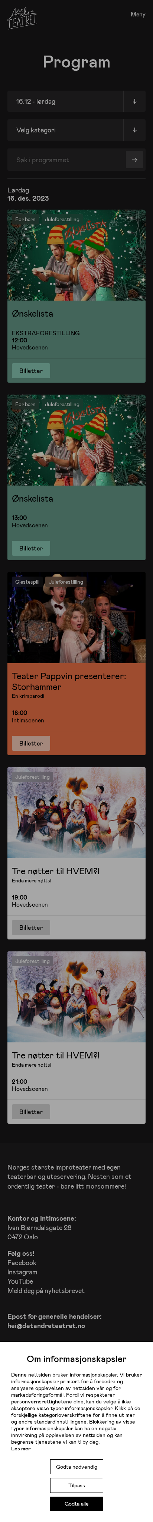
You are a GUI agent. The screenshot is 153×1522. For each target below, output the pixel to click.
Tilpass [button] (76, 1485)
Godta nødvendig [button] (76, 1466)
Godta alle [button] (77, 1503)
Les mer (21, 1448)
